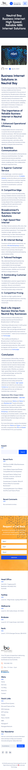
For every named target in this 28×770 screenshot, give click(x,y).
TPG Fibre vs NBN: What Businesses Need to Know (13, 465)
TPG (18, 427)
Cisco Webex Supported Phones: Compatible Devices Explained (13, 470)
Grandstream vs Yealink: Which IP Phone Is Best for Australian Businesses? (13, 483)
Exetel (24, 427)
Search (4, 446)
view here (22, 397)
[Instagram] (6, 752)
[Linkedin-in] (10, 752)
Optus (21, 401)
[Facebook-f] (2, 752)
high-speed (19, 383)
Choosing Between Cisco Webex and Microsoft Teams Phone (13, 489)
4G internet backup (13, 245)
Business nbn (8, 403)
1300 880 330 (17, 4)
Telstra (15, 401)
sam (6, 68)
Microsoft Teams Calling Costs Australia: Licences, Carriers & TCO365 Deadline (12, 476)
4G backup (4, 411)
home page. (7, 335)
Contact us (4, 387)
